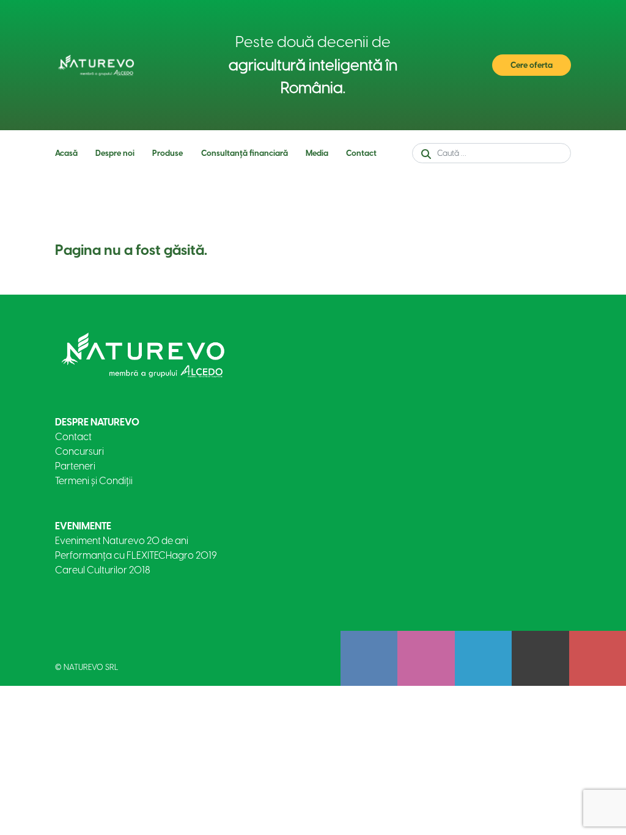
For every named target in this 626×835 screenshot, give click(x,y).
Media (317, 153)
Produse (167, 153)
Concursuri (79, 451)
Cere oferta (531, 65)
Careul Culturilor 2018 (102, 570)
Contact (361, 153)
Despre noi (114, 153)
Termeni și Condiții (94, 481)
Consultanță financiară (244, 153)
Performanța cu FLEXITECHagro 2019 (136, 555)
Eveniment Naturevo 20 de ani (121, 540)
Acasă (66, 153)
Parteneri (75, 466)
